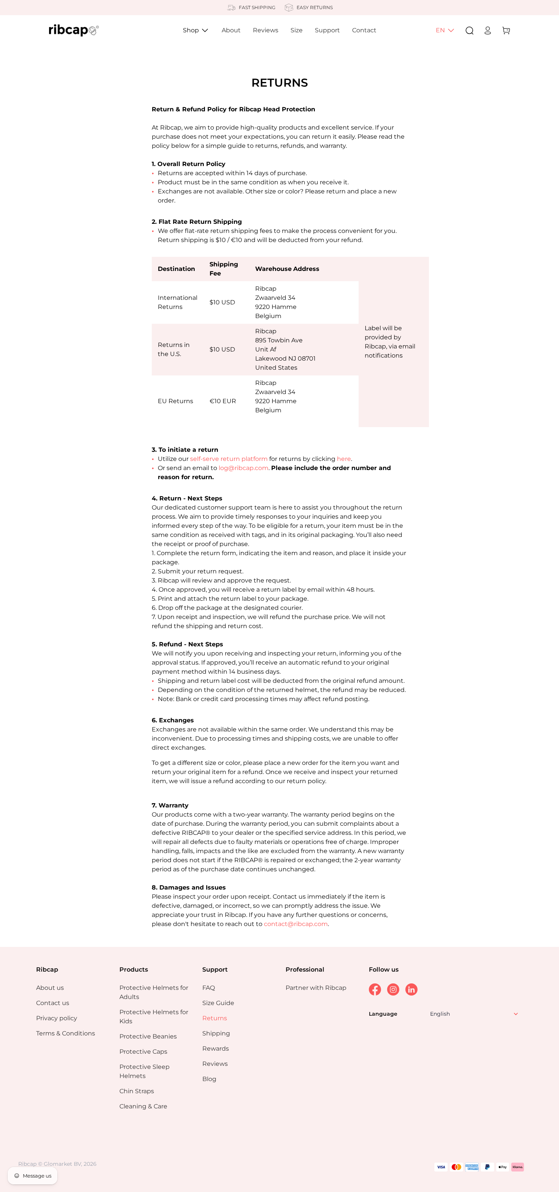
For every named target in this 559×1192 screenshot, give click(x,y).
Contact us (52, 1003)
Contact (364, 30)
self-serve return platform (229, 458)
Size (297, 30)
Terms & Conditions (65, 1033)
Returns (214, 1018)
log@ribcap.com (243, 468)
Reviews (265, 30)
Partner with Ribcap (316, 987)
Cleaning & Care (143, 1106)
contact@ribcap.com (296, 924)
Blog (209, 1079)
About (231, 30)
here (344, 458)
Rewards (215, 1048)
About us (50, 987)
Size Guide (218, 1003)
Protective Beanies (148, 1036)
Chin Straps (136, 1091)
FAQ (208, 987)
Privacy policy (56, 1018)
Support (327, 30)
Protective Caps (143, 1051)
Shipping (216, 1033)
